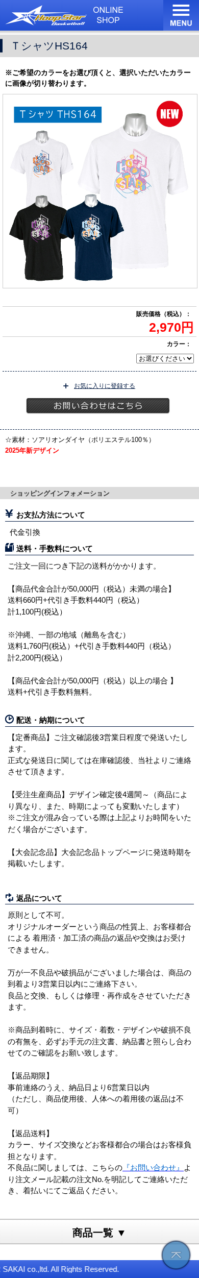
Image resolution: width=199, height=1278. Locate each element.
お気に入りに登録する (104, 385)
